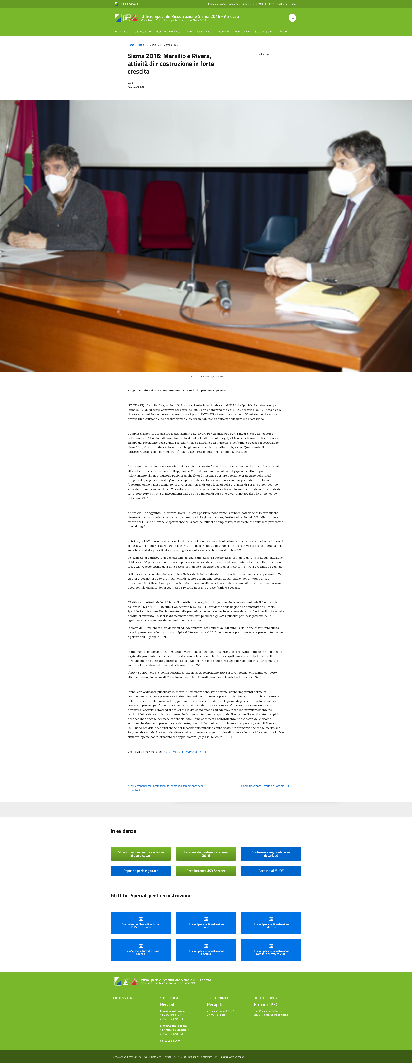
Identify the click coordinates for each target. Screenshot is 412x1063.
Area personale (236, 1057)
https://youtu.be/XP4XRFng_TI (184, 751)
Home (131, 45)
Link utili (224, 1057)
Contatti (167, 1057)
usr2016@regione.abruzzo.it (269, 1011)
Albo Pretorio (249, 4)
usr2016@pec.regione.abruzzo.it (271, 1015)
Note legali (156, 1057)
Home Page (121, 31)
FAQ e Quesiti (180, 1057)
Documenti (223, 31)
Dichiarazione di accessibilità (126, 1057)
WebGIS (262, 4)
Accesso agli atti (278, 4)
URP (216, 1057)
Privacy (293, 4)
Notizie (142, 45)
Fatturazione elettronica (200, 1057)
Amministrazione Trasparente (224, 4)
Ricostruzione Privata (198, 31)
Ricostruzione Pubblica (168, 31)
